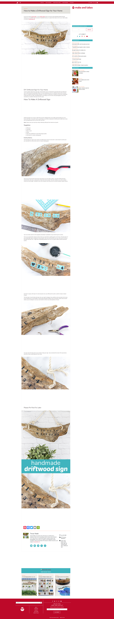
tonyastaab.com (36, 542)
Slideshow (63, 538)
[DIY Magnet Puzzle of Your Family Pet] (62, 586)
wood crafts (33, 16)
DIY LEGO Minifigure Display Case (45, 576)
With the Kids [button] (48, 2)
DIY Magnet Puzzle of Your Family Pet (62, 576)
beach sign (63, 543)
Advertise (36, 608)
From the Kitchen (75, 42)
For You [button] (42, 2)
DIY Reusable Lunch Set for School (84, 80)
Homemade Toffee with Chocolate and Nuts (81, 44)
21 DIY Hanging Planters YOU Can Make (29, 576)
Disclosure (36, 611)
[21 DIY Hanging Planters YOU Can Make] (29, 586)
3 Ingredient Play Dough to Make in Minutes (81, 47)
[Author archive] (31, 546)
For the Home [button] (65, 2)
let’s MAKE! (57, 612)
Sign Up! (89, 29)
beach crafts (42, 16)
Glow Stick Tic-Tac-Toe (76, 62)
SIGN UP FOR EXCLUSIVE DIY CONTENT (57, 607)
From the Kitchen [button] (56, 2)
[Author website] (35, 546)
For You (25, 8)
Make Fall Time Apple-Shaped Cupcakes (80, 65)
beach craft (63, 540)
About (36, 607)
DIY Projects (63, 537)
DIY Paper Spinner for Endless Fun (79, 50)
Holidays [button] (72, 2)
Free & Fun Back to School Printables (84, 72)
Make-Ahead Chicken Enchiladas (78, 53)
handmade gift (32, 19)
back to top (62, 617)
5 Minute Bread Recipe (76, 59)
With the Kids (75, 48)
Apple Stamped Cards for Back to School (84, 88)
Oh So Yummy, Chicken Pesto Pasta (79, 56)
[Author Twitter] (38, 546)
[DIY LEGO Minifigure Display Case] (45, 586)
